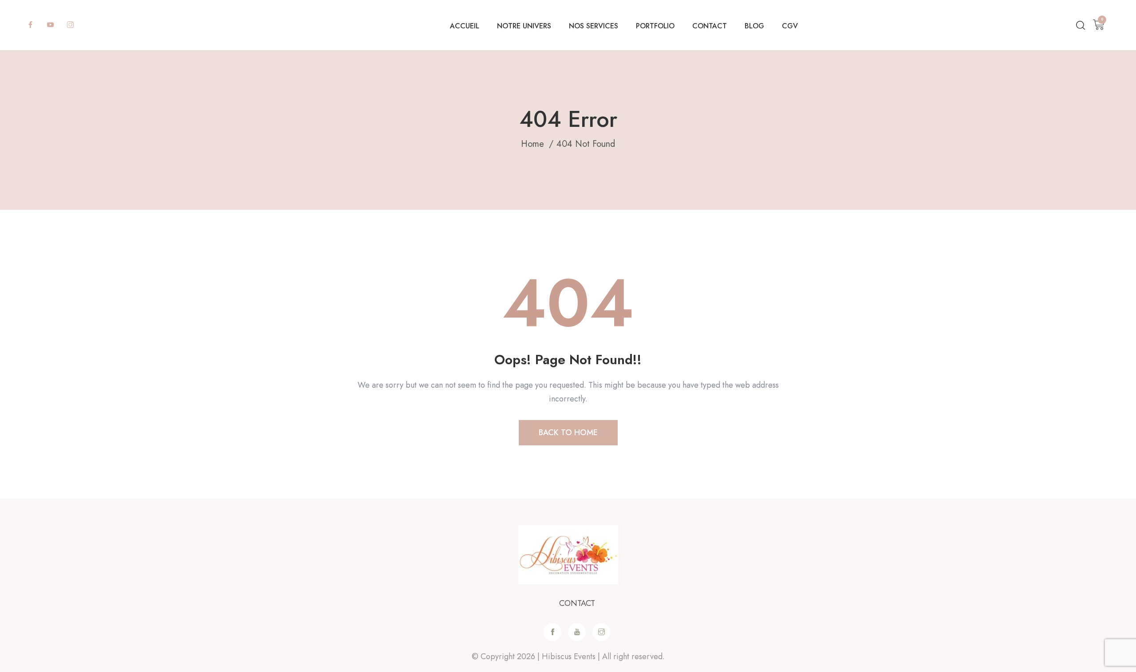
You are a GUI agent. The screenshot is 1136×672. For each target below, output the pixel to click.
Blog (754, 26)
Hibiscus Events (569, 656)
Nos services (593, 26)
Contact (709, 26)
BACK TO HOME (568, 432)
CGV (790, 26)
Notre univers (524, 26)
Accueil (464, 26)
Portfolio (655, 26)
